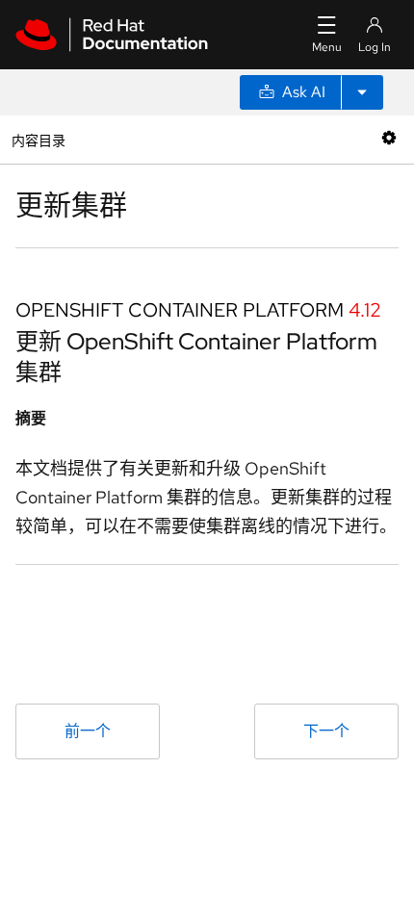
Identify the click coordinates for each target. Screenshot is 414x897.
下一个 (326, 731)
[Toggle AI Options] (362, 92)
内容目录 (38, 139)
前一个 (88, 731)
